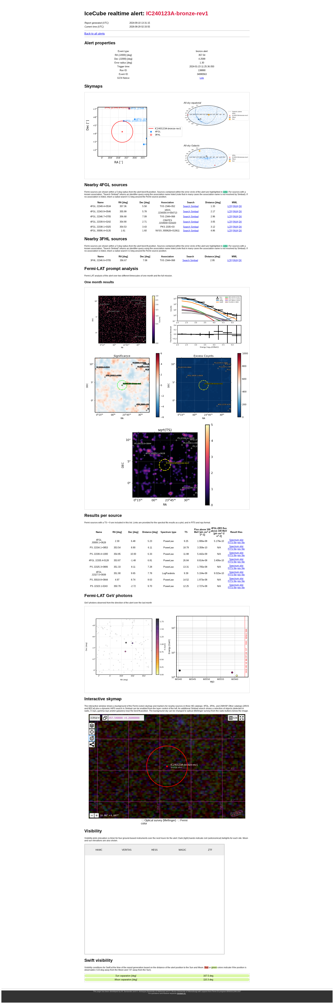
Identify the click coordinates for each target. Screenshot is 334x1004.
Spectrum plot (236, 540)
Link (202, 78)
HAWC (99, 850)
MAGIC (182, 850)
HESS (154, 850)
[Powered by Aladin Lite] (236, 813)
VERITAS (127, 850)
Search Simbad (190, 206)
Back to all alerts (94, 33)
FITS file (232, 542)
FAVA (235, 206)
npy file (241, 542)
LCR (230, 206)
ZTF (210, 850)
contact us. (181, 993)
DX (240, 206)
